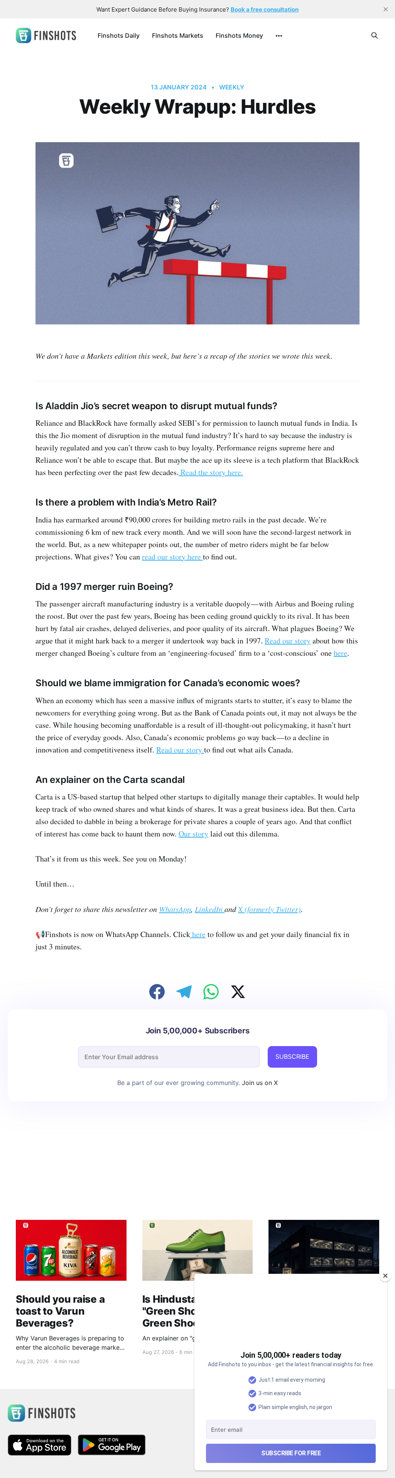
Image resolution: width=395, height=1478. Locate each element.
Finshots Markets (177, 35)
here (340, 653)
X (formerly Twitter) (269, 909)
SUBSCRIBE (292, 1056)
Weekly (232, 87)
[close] (386, 9)
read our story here (172, 556)
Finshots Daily (119, 35)
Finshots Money (239, 35)
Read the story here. (211, 472)
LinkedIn (210, 909)
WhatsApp (175, 909)
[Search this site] (374, 35)
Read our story (288, 640)
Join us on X (259, 1083)
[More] (279, 36)
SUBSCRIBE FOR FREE (291, 1453)
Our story (193, 833)
